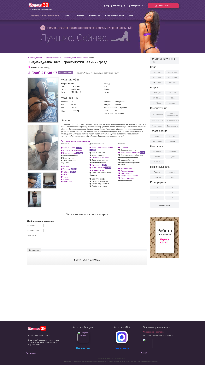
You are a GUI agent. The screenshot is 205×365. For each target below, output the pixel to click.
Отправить (34, 250)
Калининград (119, 6)
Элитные (79, 16)
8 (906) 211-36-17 (42, 73)
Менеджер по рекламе (153, 332)
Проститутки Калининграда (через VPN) (44, 58)
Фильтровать (164, 205)
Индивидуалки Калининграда (45, 16)
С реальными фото (114, 16)
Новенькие (94, 16)
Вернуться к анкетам (87, 259)
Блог (131, 16)
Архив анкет (31, 353)
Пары (67, 16)
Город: (109, 6)
